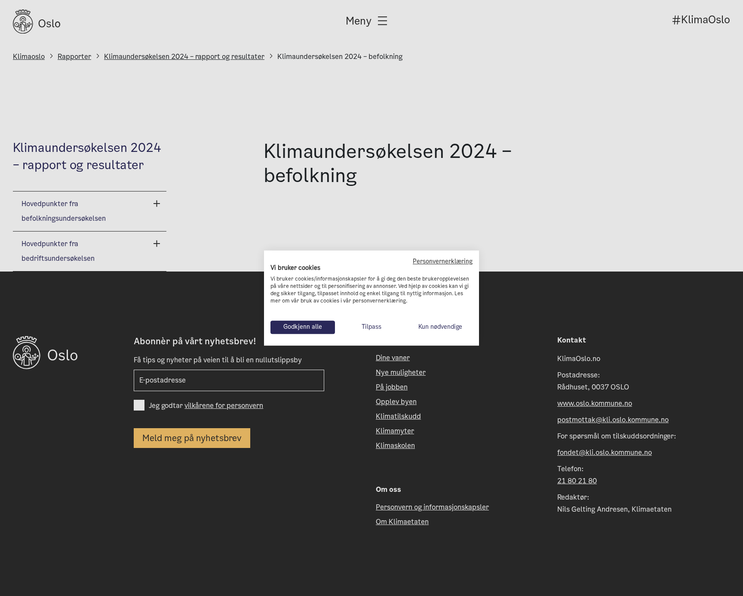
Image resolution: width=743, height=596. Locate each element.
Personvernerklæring (443, 261)
